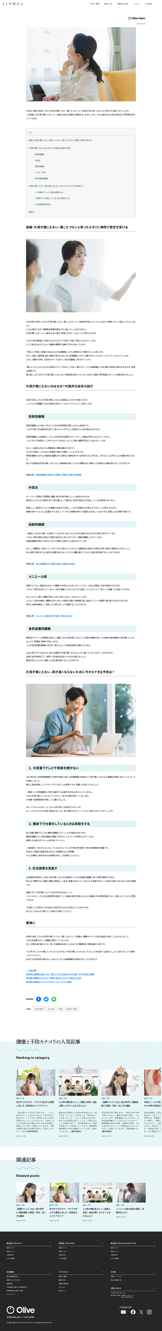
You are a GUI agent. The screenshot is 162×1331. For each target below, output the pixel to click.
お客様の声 (10, 1255)
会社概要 (148, 4)
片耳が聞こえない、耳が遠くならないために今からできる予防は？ (56, 185)
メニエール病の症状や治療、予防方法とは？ (54, 615)
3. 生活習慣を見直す (43, 204)
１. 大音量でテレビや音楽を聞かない (49, 192)
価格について (11, 1251)
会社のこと (62, 1291)
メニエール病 (40, 172)
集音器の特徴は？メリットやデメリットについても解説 (49, 981)
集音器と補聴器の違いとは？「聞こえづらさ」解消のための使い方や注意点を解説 (60, 974)
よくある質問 (10, 1258)
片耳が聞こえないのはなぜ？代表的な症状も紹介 (50, 148)
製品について (11, 1248)
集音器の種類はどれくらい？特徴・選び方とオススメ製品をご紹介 (54, 978)
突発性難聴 (39, 154)
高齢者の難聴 (71, 1009)
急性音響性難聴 (41, 178)
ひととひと (136, 4)
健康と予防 (108, 4)
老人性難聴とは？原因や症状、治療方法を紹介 (55, 563)
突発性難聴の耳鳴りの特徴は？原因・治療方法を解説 (58, 474)
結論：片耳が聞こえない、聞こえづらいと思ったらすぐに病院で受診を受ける (60, 140)
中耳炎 (37, 160)
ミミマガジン (63, 1272)
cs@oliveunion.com (118, 1293)
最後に (32, 211)
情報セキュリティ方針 (13, 1280)
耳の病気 (51, 1009)
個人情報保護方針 (12, 1276)
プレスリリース (11, 1294)
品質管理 (9, 1283)
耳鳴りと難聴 (94, 4)
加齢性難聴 (39, 166)
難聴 (60, 1009)
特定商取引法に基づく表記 (15, 1291)
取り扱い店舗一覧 (116, 1280)
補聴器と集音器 (122, 4)
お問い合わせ (116, 1288)
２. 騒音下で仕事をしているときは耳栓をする (52, 198)
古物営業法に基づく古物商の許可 (17, 1287)
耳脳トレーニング (116, 1276)
